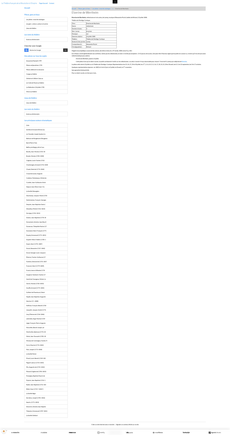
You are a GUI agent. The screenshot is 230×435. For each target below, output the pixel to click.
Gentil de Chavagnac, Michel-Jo (36, 279)
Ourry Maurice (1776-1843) (35, 345)
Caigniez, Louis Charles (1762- (35, 160)
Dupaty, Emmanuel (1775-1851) (36, 235)
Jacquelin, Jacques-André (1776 (36, 310)
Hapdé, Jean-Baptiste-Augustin (36, 297)
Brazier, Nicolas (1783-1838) (35, 156)
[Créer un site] (15, 432)
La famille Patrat (31, 354)
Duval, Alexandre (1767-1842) (35, 248)
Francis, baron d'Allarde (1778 (35, 270)
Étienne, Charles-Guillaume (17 (36, 257)
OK (65, 50)
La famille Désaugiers (32, 191)
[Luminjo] (186, 432)
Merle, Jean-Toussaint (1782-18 (36, 336)
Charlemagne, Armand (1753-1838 (37, 165)
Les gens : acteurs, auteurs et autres (37, 24)
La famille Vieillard (32, 415)
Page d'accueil (43, 3)
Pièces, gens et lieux (84, 8)
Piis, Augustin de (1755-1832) (35, 367)
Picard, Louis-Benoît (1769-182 (36, 358)
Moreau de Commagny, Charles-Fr (36, 341)
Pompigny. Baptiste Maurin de (35, 376)
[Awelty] (101, 432)
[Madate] (44, 432)
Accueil (74, 8)
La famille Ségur (31, 393)
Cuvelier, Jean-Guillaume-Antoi (36, 182)
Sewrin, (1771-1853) (32, 402)
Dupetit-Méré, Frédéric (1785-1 (36, 239)
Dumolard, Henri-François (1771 (36, 231)
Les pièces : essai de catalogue (101, 8)
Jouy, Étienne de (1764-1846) (35, 314)
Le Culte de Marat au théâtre (35, 83)
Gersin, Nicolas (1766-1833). (35, 283)
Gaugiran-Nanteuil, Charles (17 (36, 275)
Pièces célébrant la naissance (35, 69)
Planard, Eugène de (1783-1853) (36, 371)
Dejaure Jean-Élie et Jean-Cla (35, 187)
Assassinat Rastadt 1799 (34, 61)
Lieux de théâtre (31, 28)
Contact (51, 3)
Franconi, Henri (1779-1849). (35, 266)
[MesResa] (72, 432)
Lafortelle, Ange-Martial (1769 (35, 319)
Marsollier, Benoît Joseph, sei (35, 327)
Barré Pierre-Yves (31, 143)
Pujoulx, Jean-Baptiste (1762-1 (35, 380)
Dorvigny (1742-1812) (33, 213)
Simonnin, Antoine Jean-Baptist (36, 406)
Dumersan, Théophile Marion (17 (36, 226)
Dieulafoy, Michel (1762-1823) (35, 209)
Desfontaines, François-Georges (36, 200)
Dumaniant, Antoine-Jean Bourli (36, 222)
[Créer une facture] (129, 432)
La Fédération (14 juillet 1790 (35, 87)
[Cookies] (4, 431)
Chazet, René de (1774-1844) (35, 169)
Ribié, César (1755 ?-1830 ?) (34, 389)
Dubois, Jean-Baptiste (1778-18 (36, 217)
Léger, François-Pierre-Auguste (35, 323)
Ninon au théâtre (31, 91)
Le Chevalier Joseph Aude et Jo (35, 134)
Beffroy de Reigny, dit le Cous (35, 147)
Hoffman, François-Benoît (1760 (36, 305)
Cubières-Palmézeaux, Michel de (36, 178)
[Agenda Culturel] (214, 432)
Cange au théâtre (31, 74)
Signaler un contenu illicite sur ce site (127, 424)
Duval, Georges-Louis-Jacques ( (36, 253)
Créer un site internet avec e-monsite (102, 424)
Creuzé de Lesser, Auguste (34, 173)
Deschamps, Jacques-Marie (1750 (36, 195)
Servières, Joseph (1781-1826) (35, 398)
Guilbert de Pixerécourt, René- (35, 292)
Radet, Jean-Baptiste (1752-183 (36, 384)
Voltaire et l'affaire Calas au (34, 78)
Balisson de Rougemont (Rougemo (36, 138)
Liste (27, 125)
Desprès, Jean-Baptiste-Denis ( (35, 204)
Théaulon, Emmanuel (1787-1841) (36, 411)
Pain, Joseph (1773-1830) (34, 349)
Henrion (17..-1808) (32, 301)
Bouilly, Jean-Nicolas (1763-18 (35, 151)
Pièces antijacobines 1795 (34, 65)
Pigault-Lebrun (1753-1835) (35, 362)
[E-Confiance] (158, 432)
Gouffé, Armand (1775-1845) (35, 288)
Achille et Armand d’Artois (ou (35, 129)
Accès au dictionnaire (32, 39)
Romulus (184, 61)
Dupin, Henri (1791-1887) (34, 244)
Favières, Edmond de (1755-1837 (36, 261)
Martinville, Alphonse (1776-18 (36, 332)
